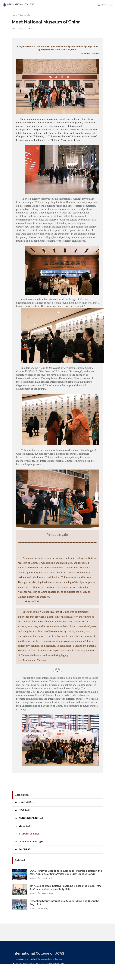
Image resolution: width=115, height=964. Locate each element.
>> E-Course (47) (24, 849)
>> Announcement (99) (29, 818)
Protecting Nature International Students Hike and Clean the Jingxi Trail (64, 903)
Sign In (103, 5)
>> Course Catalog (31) (29, 841)
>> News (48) (22, 810)
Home (14, 15)
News (32, 909)
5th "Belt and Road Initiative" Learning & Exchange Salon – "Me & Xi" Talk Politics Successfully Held (65, 888)
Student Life (25, 15)
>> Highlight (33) (25, 802)
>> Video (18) (22, 826)
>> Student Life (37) (27, 833)
